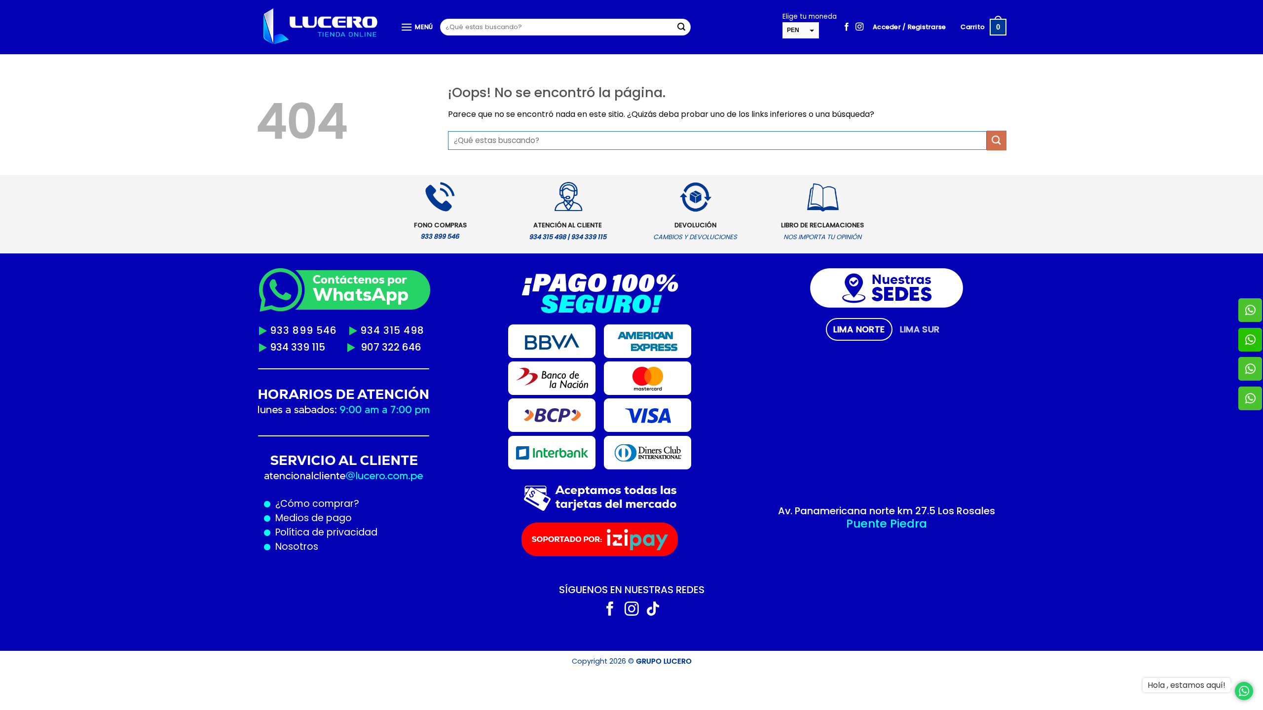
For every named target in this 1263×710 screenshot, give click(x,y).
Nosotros (296, 546)
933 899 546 (303, 330)
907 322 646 (391, 347)
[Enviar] (681, 27)
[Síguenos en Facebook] (847, 27)
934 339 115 (297, 347)
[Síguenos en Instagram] (859, 27)
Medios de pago (311, 518)
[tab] (859, 329)
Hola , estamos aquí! (1187, 685)
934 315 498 (392, 330)
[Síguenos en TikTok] (653, 610)
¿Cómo (292, 503)
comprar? (334, 503)
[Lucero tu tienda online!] (321, 27)
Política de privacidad (323, 532)
